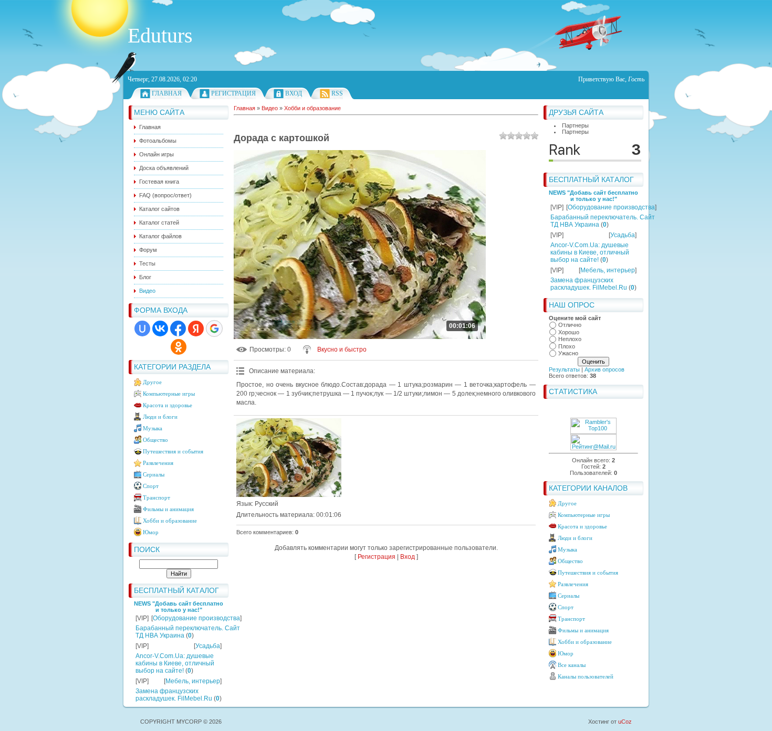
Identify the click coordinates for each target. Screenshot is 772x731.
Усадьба (207, 646)
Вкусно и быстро (342, 349)
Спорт (151, 486)
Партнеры (575, 125)
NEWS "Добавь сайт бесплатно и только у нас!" (178, 606)
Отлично (569, 325)
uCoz (625, 721)
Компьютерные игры (169, 393)
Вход (293, 93)
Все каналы (572, 665)
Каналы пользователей (585, 676)
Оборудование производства (196, 618)
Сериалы (153, 474)
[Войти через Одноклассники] (178, 347)
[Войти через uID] (142, 328)
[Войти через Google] (214, 328)
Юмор (151, 532)
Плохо (566, 346)
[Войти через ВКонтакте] (160, 328)
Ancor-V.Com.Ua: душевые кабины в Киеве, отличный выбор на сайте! (174, 663)
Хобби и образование (170, 520)
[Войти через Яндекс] (196, 328)
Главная (167, 93)
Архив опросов (604, 369)
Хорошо (568, 332)
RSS (337, 93)
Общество (155, 440)
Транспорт (156, 497)
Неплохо (569, 339)
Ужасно (568, 353)
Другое (152, 382)
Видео (270, 108)
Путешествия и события (173, 451)
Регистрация (233, 93)
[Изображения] (288, 457)
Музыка (152, 428)
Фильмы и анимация (168, 509)
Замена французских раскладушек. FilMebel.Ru (173, 694)
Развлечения (158, 463)
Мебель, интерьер (192, 681)
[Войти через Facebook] (178, 328)
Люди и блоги (160, 417)
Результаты (564, 369)
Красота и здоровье (167, 405)
